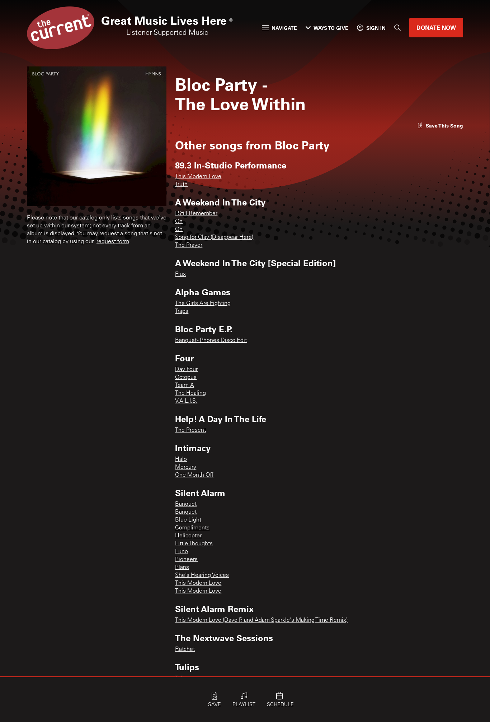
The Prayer (188, 245)
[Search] (397, 27)
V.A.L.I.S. (186, 401)
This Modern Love (198, 177)
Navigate (284, 27)
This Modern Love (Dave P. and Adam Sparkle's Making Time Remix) (261, 620)
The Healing (190, 393)
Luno (181, 552)
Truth (181, 185)
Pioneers (186, 560)
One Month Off (194, 475)
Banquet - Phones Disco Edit (211, 340)
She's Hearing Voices (202, 575)
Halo (181, 459)
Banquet (186, 504)
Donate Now (436, 27)
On (179, 222)
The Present (190, 430)
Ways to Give (331, 27)
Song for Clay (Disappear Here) (214, 237)
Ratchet (185, 649)
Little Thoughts (194, 544)
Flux (180, 274)
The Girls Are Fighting (203, 303)
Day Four (186, 369)
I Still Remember (196, 214)
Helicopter (188, 536)
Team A (184, 385)
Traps (181, 311)
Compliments (192, 528)
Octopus (186, 377)
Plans (182, 567)
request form (112, 242)
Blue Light (188, 520)
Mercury (185, 467)
